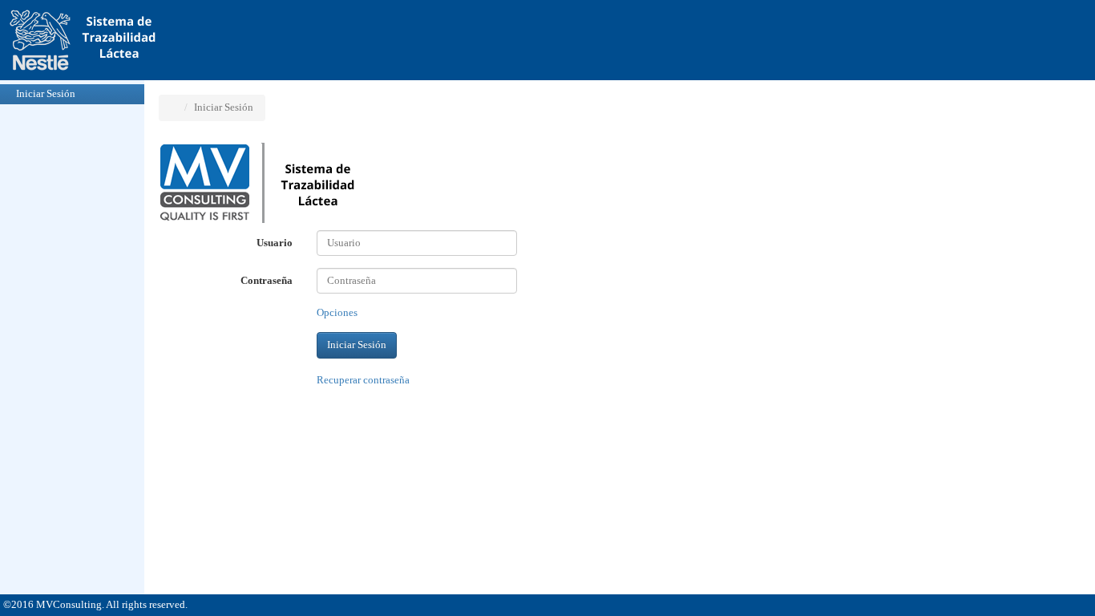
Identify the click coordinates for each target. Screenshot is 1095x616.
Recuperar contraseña (363, 380)
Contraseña (266, 280)
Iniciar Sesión (45, 93)
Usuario (275, 243)
